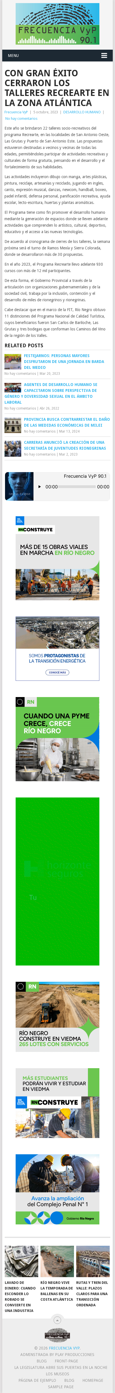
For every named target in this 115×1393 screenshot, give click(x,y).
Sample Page (61, 1387)
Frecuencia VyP (16, 112)
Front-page (66, 1361)
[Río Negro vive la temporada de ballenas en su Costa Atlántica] (57, 1261)
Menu (13, 55)
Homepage (92, 1380)
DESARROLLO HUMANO (82, 112)
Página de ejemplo (37, 1380)
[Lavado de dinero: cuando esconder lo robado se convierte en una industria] (21, 1261)
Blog (42, 1361)
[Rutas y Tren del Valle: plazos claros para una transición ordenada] (93, 1261)
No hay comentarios (21, 118)
